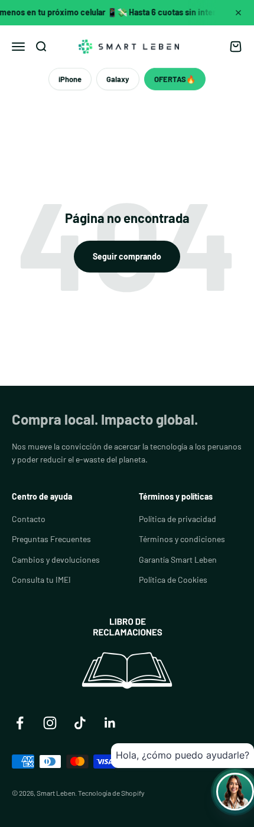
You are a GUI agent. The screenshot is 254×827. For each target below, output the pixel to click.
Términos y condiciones (182, 539)
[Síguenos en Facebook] (20, 723)
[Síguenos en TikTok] (80, 723)
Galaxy (117, 79)
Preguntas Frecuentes (51, 539)
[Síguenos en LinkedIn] (110, 723)
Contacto (28, 519)
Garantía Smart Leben (178, 559)
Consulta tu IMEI (41, 580)
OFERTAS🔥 (175, 79)
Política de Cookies (173, 580)
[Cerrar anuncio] (238, 12)
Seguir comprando (127, 256)
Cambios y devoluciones (56, 559)
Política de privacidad (177, 519)
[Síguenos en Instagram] (50, 723)
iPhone (70, 79)
